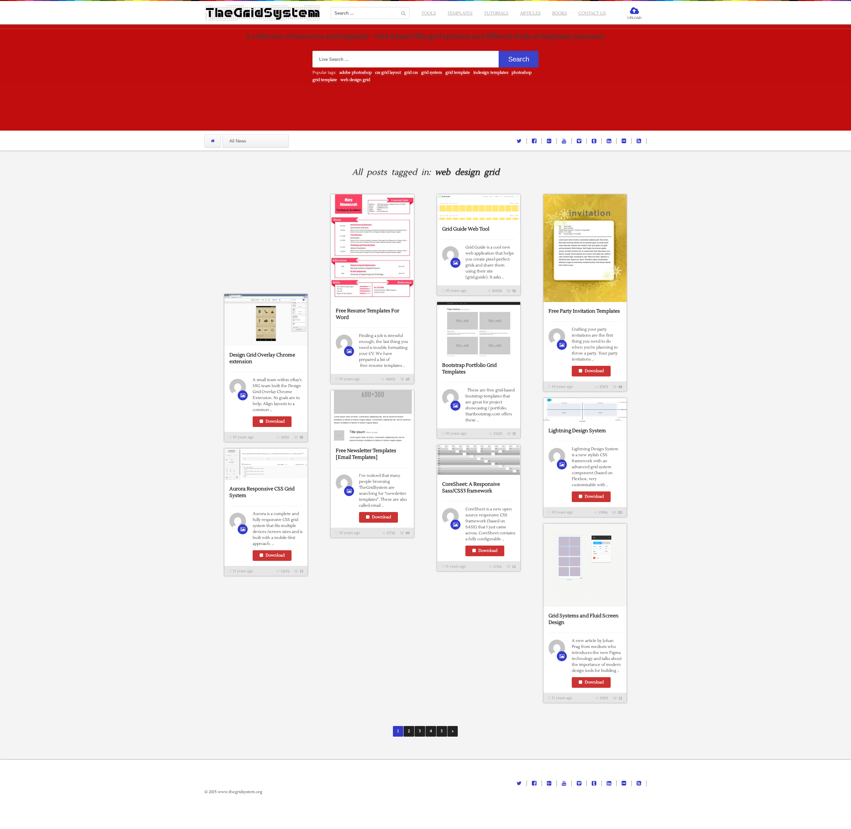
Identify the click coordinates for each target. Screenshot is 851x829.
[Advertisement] (274, 235)
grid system (431, 72)
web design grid (355, 79)
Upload (634, 18)
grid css (411, 72)
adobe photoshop (355, 72)
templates (459, 13)
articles (530, 13)
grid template (457, 72)
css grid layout (388, 72)
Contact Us (592, 13)
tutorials (496, 13)
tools (429, 13)
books (559, 13)
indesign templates (490, 72)
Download (594, 370)
